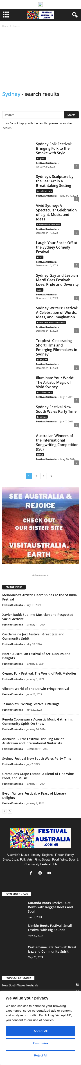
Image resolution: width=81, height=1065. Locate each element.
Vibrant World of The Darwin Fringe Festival (35, 689)
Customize (40, 1043)
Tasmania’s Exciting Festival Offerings (30, 704)
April (39, 257)
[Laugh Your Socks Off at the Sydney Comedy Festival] (17, 251)
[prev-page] (4, 811)
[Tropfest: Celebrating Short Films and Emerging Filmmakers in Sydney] (17, 349)
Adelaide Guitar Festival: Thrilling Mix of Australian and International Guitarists (33, 741)
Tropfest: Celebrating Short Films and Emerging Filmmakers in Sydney (56, 347)
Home (5, 25)
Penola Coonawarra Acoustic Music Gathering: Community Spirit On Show (37, 721)
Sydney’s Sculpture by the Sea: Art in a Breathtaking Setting (55, 181)
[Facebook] (31, 873)
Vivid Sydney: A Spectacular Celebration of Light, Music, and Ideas (56, 212)
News (40, 454)
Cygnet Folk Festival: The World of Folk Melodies (39, 673)
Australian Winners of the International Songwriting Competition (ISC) (57, 442)
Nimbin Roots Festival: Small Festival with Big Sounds (50, 927)
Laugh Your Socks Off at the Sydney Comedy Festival (56, 247)
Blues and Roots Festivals (51, 322)
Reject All (40, 1055)
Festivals (42, 416)
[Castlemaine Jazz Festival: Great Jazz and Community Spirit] (13, 953)
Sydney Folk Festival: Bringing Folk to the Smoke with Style (54, 148)
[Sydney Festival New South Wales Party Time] (17, 416)
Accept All (40, 1031)
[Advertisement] (40, 59)
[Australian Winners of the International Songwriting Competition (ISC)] (17, 444)
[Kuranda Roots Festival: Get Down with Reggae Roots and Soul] (13, 909)
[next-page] (10, 811)
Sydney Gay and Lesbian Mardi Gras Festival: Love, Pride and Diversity (57, 280)
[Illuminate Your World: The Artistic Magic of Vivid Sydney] (17, 387)
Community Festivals (48, 224)
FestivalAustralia (46, 163)
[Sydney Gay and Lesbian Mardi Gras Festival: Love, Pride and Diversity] (17, 284)
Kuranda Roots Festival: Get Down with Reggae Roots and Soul (50, 907)
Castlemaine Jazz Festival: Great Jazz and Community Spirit (52, 949)
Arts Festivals (44, 191)
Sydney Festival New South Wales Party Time (56, 409)
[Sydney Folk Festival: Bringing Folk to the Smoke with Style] (17, 153)
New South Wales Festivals (20, 985)
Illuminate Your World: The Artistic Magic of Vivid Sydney (55, 382)
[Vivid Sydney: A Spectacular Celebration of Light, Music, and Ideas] (17, 214)
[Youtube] (50, 873)
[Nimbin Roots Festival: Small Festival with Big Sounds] (13, 931)
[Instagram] (41, 873)
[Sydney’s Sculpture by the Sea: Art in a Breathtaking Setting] (17, 185)
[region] (40, 1028)
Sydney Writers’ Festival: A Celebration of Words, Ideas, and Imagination (57, 313)
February (42, 359)
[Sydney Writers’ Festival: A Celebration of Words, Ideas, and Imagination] (17, 317)
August (41, 158)
